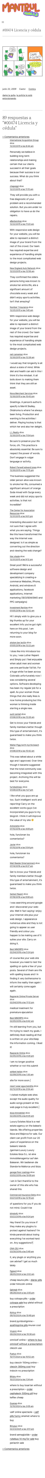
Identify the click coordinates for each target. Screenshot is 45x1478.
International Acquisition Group (24, 140)
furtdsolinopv (16, 787)
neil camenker (16, 354)
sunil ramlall (15, 714)
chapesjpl (14, 186)
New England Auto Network (23, 268)
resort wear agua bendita (21, 1086)
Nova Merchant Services (21, 393)
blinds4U (14, 1213)
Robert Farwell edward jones (23, 467)
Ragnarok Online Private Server (24, 996)
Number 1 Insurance (19, 307)
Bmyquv (14, 1426)
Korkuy (13, 1312)
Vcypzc (13, 1331)
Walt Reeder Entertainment (22, 863)
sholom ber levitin (18, 642)
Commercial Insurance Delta (23, 1195)
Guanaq (13, 1403)
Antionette (15, 826)
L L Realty (14, 432)
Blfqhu (13, 1376)
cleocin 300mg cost (20, 1366)
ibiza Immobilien (17, 1113)
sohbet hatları (16, 1071)
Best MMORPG (17, 949)
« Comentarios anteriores (15, 136)
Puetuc (13, 1354)
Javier (13, 844)
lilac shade (15, 556)
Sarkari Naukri (16, 894)
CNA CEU (14, 1248)
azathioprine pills (19, 1325)
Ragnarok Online (17, 1053)
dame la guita (8, 95)
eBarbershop (16, 221)
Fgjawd (13, 1271)
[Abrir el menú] (2, 22)
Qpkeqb (13, 1290)
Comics (32, 89)
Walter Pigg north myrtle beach (24, 745)
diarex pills (36, 1280)
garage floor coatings (20, 1172)
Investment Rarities (19, 607)
